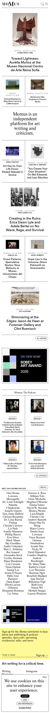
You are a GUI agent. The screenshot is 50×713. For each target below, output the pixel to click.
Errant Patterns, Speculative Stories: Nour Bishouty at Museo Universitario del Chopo (12, 268)
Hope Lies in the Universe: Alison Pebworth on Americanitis (37, 264)
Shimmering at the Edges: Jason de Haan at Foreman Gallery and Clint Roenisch (25, 323)
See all (43, 487)
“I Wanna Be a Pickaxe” (12, 463)
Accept (25, 696)
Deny (25, 700)
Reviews (17, 51)
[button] (45, 677)
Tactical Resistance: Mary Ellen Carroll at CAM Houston (12, 101)
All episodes (41, 476)
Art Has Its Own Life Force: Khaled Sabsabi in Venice (12, 170)
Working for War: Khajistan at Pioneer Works (37, 99)
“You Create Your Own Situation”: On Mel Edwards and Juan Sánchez (37, 173)
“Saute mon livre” (37, 422)
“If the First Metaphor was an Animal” (37, 464)
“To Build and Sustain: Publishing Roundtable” (12, 423)
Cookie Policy (25, 708)
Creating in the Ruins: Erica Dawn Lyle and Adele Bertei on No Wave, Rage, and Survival (25, 224)
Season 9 (12, 417)
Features (5, 160)
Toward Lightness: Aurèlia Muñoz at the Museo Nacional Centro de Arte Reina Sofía (25, 64)
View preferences (25, 704)
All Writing (42, 338)
